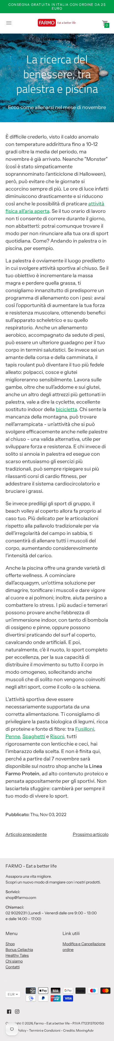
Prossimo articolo (90, 834)
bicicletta (66, 409)
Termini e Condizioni (44, 1030)
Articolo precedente (26, 834)
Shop (10, 943)
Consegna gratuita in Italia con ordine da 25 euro (57, 6)
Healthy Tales (17, 955)
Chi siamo (14, 961)
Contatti (13, 966)
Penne (13, 736)
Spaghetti (33, 736)
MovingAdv (85, 1030)
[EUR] (10, 994)
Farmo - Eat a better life (52, 1023)
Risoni (57, 736)
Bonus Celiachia (19, 949)
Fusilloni (84, 729)
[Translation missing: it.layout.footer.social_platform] (9, 1011)
